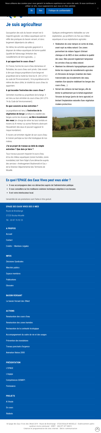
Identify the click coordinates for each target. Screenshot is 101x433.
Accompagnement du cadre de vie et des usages (26, 334)
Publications (11, 279)
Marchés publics (12, 267)
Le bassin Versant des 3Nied (18, 301)
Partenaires (11, 386)
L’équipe (9, 374)
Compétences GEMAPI (15, 380)
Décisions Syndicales (14, 261)
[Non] (97, 8)
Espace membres (13, 273)
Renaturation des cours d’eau (18, 316)
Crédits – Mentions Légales (17, 246)
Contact (9, 240)
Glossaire (10, 285)
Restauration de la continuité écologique (22, 328)
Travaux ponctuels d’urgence (18, 346)
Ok (32, 10)
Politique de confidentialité (59, 10)
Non (40, 10)
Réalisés (9, 413)
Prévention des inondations (17, 340)
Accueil (9, 234)
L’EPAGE (9, 368)
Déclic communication (68, 428)
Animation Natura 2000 (15, 352)
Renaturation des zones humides (19, 322)
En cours (9, 407)
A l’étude (9, 401)
